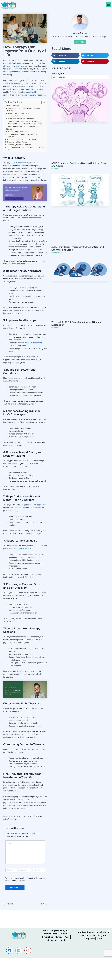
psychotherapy (18, 163)
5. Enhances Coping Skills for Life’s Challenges (23, 121)
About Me (80, 42)
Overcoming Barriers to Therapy (19, 144)
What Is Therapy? (12, 105)
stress (5, 66)
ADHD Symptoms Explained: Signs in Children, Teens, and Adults (79, 164)
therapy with (25, 731)
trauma (28, 342)
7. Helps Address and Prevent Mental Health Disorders (22, 127)
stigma (35, 749)
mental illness (26, 533)
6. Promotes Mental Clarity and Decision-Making (24, 124)
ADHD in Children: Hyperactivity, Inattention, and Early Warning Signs (77, 248)
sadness (19, 66)
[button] (108, 4)
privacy (35, 761)
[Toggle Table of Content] (42, 102)
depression (41, 505)
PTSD (20, 507)
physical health (23, 548)
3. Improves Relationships (16, 116)
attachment (37, 342)
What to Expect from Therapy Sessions (21, 139)
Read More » (56, 169)
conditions (29, 505)
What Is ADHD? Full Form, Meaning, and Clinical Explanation (76, 323)
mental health (30, 92)
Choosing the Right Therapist (18, 142)
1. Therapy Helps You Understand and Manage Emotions (23, 109)
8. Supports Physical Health (16, 132)
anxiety (12, 66)
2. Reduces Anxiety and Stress (17, 113)
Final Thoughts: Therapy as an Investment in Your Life (25, 148)
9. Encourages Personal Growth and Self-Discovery (22, 135)
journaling (39, 657)
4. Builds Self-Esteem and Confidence (20, 119)
